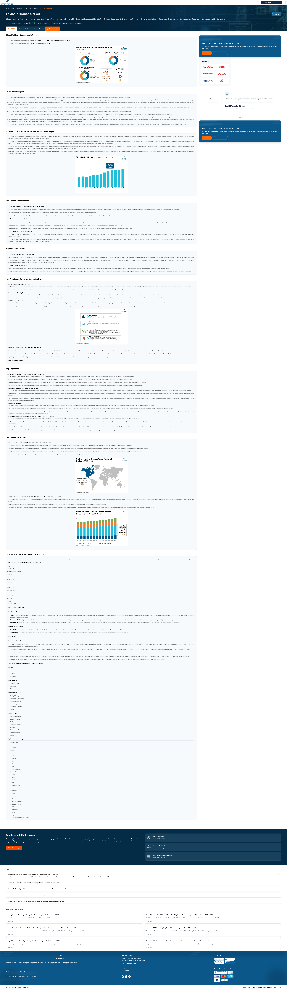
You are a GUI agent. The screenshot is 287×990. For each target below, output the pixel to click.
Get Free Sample (207, 53)
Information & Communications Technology (27, 8)
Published (12, 8)
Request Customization (220, 53)
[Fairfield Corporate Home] (61, 957)
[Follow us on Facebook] (126, 976)
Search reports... (268, 2)
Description (11, 29)
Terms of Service (257, 987)
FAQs (279, 987)
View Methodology (13, 848)
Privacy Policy (246, 987)
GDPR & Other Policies (269, 987)
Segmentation (38, 29)
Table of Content (24, 29)
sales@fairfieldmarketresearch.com (132, 971)
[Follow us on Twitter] (123, 976)
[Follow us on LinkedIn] (129, 976)
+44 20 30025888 (130, 963)
